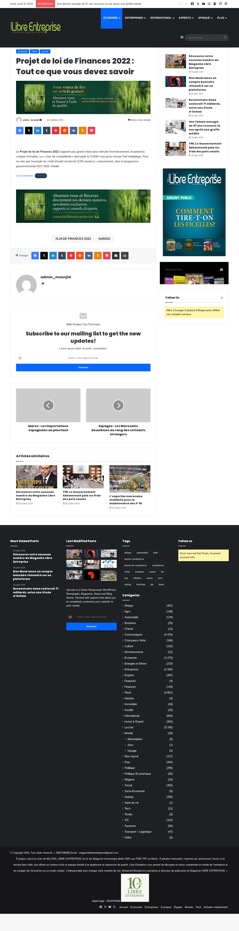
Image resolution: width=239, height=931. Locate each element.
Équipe (178, 907)
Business (130, 623)
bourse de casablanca (135, 565)
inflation (137, 578)
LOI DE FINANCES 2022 (74, 238)
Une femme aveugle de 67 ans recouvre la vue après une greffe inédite (99, 3)
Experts (185, 17)
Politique (130, 767)
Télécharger (41, 175)
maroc (150, 578)
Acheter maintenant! (216, 907)
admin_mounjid (31, 120)
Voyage (131, 750)
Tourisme (130, 825)
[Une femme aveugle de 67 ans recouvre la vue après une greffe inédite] (175, 127)
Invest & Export (134, 721)
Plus (220, 17)
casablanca (158, 565)
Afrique (204, 17)
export (152, 571)
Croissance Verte (135, 640)
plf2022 (105, 238)
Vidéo (128, 837)
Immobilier (131, 704)
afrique (127, 552)
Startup (129, 796)
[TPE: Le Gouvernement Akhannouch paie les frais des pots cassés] (83, 476)
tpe (152, 584)
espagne (139, 571)
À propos (166, 907)
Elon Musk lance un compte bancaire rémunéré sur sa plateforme (202, 84)
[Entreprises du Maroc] (35, 28)
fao (162, 571)
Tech (127, 808)
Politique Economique (138, 773)
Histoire (129, 698)
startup (127, 584)
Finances (130, 686)
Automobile (131, 617)
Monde (129, 733)
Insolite (129, 709)
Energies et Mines (136, 663)
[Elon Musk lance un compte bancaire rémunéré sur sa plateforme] (175, 81)
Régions (130, 779)
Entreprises (134, 17)
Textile (128, 814)
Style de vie (132, 802)
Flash (34, 51)
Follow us (185, 541)
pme (160, 578)
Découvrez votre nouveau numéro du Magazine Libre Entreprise (35, 495)
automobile (142, 552)
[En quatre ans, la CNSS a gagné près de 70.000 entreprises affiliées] (109, 564)
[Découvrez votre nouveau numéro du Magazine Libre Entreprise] (36, 476)
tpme (161, 584)
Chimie (129, 628)
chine (127, 571)
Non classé (131, 756)
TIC (127, 820)
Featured (130, 681)
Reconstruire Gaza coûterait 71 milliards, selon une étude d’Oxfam (205, 106)
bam (155, 552)
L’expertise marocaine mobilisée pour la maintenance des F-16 (126, 499)
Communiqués (133, 634)
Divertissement (134, 652)
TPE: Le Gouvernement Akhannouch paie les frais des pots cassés (82, 495)
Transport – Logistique (138, 831)
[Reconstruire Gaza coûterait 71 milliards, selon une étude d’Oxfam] (175, 103)
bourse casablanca (134, 559)
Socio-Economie (135, 791)
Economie (110, 17)
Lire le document (24, 175)
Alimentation (134, 739)
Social (128, 785)
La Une (45, 51)
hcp (126, 578)
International (161, 17)
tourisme (140, 584)
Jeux (130, 744)
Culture (129, 646)
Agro (127, 611)
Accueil (123, 907)
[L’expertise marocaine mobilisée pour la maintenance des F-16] (129, 479)
